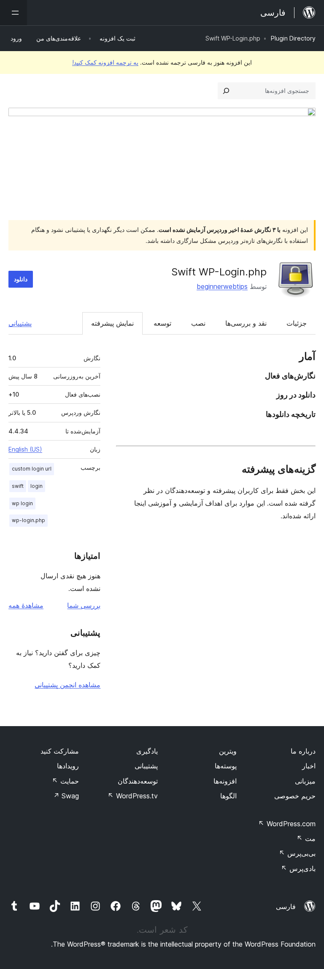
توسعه (162, 323)
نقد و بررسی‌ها (246, 323)
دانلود (20, 279)
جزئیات (296, 323)
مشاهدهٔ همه (25, 605)
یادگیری (147, 751)
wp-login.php (28, 520)
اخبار (309, 766)
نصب (198, 323)
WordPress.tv (133, 796)
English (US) (25, 449)
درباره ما (303, 751)
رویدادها (68, 766)
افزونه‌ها (225, 781)
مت (306, 838)
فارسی (286, 906)
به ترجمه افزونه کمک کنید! (105, 62)
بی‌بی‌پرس (297, 853)
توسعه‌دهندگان (138, 781)
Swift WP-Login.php (219, 272)
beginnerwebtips (222, 286)
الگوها (228, 796)
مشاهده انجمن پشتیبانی (67, 684)
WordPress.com (287, 823)
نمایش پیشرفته (112, 323)
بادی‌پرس (298, 868)
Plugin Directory (293, 38)
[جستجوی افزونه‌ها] (226, 90)
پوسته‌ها (226, 766)
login (36, 486)
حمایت (65, 781)
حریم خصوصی (295, 796)
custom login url (31, 468)
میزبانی (305, 781)
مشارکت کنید (59, 751)
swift (18, 486)
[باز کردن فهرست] (13, 12)
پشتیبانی (20, 323)
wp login (22, 503)
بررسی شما (83, 605)
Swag (66, 796)
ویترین (228, 751)
